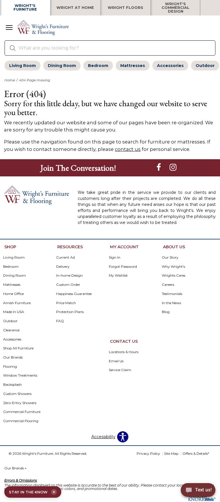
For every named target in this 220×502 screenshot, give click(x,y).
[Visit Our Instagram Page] (173, 167)
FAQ (60, 321)
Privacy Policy (148, 453)
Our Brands (15, 468)
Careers (168, 284)
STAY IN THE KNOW (32, 492)
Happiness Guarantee (74, 294)
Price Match (66, 303)
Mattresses (132, 65)
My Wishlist (118, 275)
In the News (171, 303)
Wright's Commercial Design (175, 7)
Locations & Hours (123, 352)
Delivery (63, 266)
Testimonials (172, 294)
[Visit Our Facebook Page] (159, 167)
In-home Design (69, 275)
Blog (166, 312)
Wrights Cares (173, 275)
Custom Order (68, 284)
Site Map (171, 453)
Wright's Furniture (25, 7)
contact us (128, 149)
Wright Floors (125, 8)
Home (9, 80)
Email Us (116, 361)
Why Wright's (173, 266)
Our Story (170, 257)
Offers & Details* (195, 453)
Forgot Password (123, 266)
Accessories (170, 65)
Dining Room (62, 65)
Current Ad (65, 257)
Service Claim (120, 370)
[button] (9, 28)
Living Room (22, 65)
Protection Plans (70, 312)
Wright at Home (75, 8)
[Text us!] (198, 491)
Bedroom (98, 65)
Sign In (114, 257)
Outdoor (205, 65)
